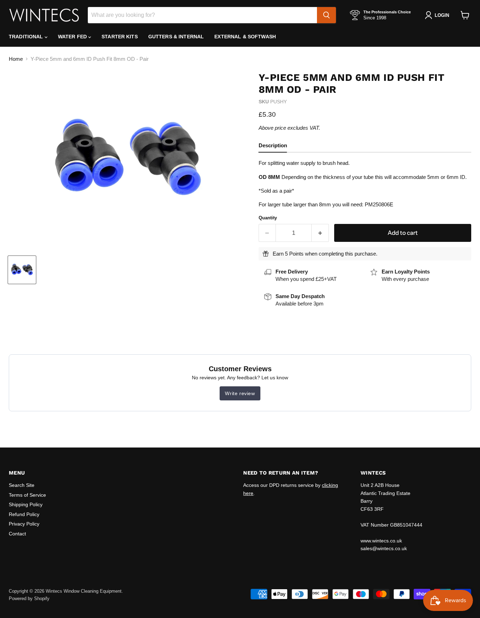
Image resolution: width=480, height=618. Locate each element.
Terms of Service (27, 495)
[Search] (326, 15)
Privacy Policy (24, 524)
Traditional (27, 36)
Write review (240, 393)
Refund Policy (24, 514)
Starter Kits (120, 36)
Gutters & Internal (176, 36)
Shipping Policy (26, 504)
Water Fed (73, 36)
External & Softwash (245, 36)
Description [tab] (273, 145)
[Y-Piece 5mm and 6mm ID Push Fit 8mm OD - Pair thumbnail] (22, 270)
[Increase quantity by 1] (320, 233)
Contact (17, 533)
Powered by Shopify (29, 598)
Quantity (268, 217)
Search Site (21, 485)
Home (16, 59)
